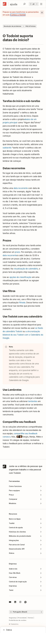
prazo (17, 252)
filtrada (22, 302)
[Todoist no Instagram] (20, 602)
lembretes (32, 401)
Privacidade (22, 618)
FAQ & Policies (31, 26)
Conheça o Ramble (17, 15)
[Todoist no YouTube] (10, 602)
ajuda (13, 4)
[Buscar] (24, 4)
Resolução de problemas (12, 26)
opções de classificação (20, 277)
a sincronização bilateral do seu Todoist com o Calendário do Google (23, 334)
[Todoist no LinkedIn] (15, 602)
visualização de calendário (26, 269)
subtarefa (7, 148)
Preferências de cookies (17, 620)
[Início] (4, 4)
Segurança (12, 618)
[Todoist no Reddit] (25, 602)
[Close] (42, 12)
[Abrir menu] (41, 4)
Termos (30, 618)
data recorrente (21, 188)
